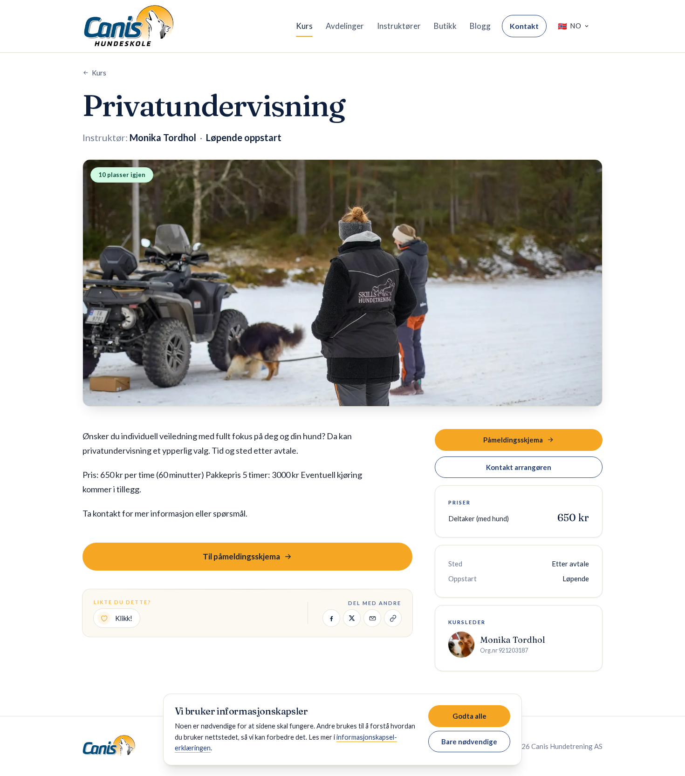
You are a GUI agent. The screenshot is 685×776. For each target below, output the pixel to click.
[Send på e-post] (372, 618)
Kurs (304, 26)
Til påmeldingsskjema (241, 556)
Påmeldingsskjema (513, 440)
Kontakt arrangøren (518, 467)
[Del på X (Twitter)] (351, 618)
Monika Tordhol (512, 639)
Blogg (480, 26)
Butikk (445, 26)
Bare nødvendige (469, 741)
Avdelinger (345, 26)
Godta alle (469, 716)
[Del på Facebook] (331, 618)
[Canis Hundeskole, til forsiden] (128, 26)
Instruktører (399, 26)
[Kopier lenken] (392, 618)
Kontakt (524, 25)
